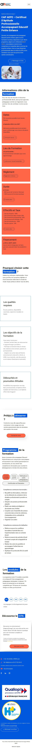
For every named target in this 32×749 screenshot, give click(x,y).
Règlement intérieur (10, 176)
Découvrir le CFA (19, 646)
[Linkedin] (5, 673)
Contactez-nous (16, 435)
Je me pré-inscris (9, 137)
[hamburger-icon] (29, 4)
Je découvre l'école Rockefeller (13, 161)
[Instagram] (9, 673)
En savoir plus (8, 199)
